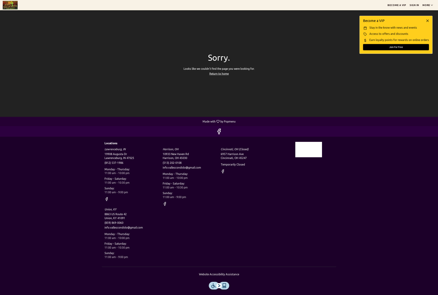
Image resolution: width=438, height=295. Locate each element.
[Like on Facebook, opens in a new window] (219, 132)
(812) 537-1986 (114, 162)
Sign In (414, 5)
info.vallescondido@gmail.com (182, 167)
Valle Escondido (309, 149)
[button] (428, 5)
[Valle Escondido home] (18, 5)
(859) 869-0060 (114, 222)
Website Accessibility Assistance (219, 274)
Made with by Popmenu (119, 121)
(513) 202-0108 (172, 162)
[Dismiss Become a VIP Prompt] (427, 20)
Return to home (219, 73)
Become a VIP (397, 5)
